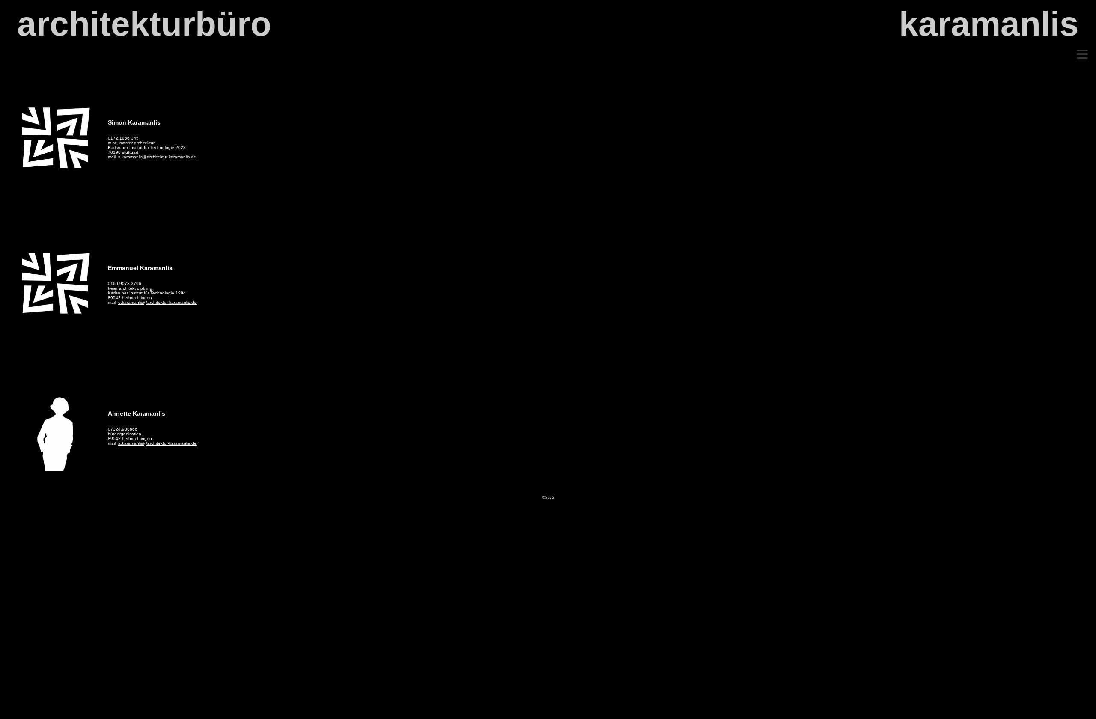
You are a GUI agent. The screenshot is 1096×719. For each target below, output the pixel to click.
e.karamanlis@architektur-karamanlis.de (157, 302)
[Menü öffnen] (1082, 54)
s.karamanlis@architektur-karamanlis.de (157, 156)
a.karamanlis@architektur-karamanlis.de (157, 443)
